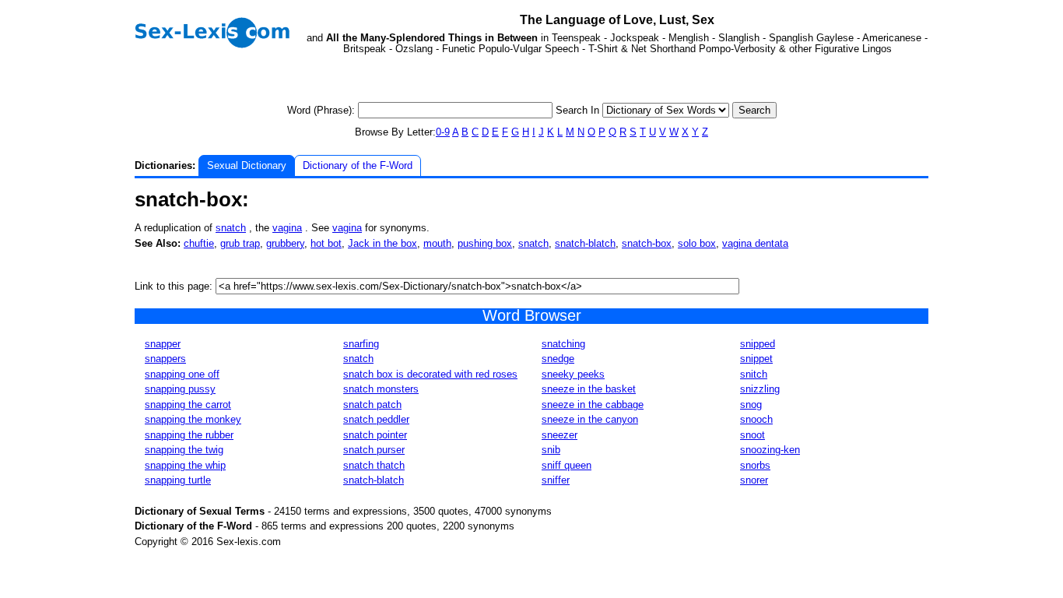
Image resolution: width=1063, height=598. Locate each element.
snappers (165, 358)
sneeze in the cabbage (593, 404)
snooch (756, 419)
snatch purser (374, 450)
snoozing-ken (770, 450)
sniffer (556, 480)
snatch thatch (374, 465)
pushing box (485, 243)
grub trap (240, 243)
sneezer (559, 435)
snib (551, 450)
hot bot (326, 243)
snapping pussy (180, 389)
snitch (753, 374)
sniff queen (566, 465)
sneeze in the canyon (590, 419)
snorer (754, 480)
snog (751, 404)
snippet (756, 358)
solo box (697, 243)
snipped (757, 344)
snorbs (755, 465)
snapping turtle (178, 480)
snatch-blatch (585, 243)
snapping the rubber (189, 435)
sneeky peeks (573, 374)
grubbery (285, 243)
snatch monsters (381, 389)
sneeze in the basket (589, 389)
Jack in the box (382, 243)
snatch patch (372, 404)
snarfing (361, 344)
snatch (231, 228)
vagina (287, 228)
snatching (563, 344)
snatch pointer (375, 435)
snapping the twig (184, 450)
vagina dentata (755, 243)
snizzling (760, 389)
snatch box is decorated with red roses (430, 374)
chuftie (199, 243)
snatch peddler (376, 419)
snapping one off (182, 374)
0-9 (443, 132)
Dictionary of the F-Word (357, 165)
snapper (163, 344)
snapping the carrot (188, 404)
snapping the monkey (193, 419)
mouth (437, 243)
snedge (558, 358)
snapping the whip (185, 465)
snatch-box (647, 243)
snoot (752, 435)
